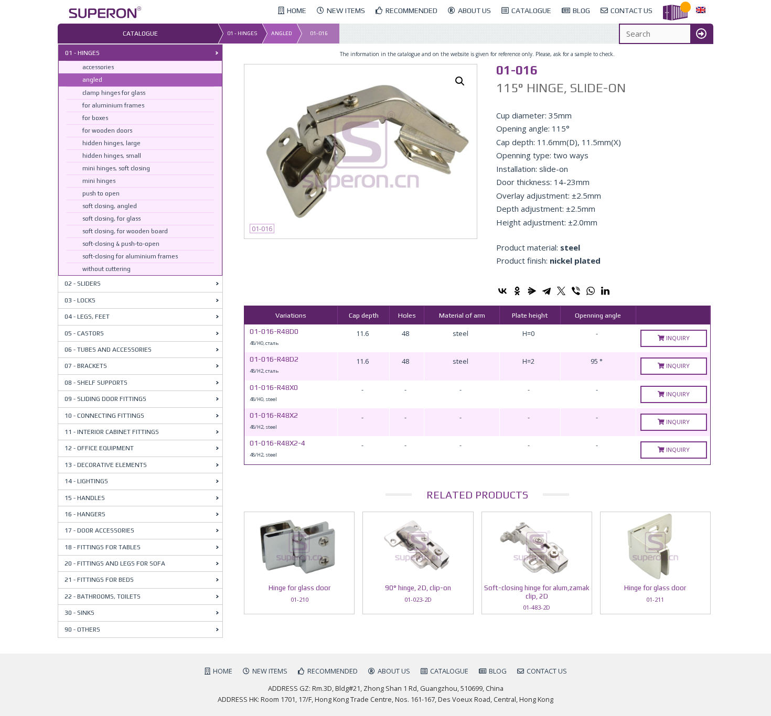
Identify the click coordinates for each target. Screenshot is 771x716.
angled (281, 33)
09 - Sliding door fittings (105, 399)
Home (222, 671)
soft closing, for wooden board (125, 231)
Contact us (547, 671)
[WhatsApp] (590, 291)
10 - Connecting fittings (104, 415)
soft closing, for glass (111, 218)
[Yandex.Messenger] (532, 291)
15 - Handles (85, 498)
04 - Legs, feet (87, 316)
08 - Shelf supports (96, 382)
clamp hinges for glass (113, 93)
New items (269, 671)
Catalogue (449, 671)
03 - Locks (80, 300)
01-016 (319, 33)
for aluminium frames (113, 105)
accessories (98, 67)
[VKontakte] (502, 291)
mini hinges (98, 181)
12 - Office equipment (99, 448)
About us (394, 671)
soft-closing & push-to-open (120, 244)
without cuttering (106, 269)
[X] (561, 291)
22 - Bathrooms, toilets (103, 596)
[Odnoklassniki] (517, 291)
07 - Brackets (86, 366)
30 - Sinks (79, 612)
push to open (101, 193)
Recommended (332, 671)
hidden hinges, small (111, 156)
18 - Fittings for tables (103, 547)
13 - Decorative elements (106, 465)
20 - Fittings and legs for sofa (115, 563)
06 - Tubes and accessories (108, 349)
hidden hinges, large (111, 143)
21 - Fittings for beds (99, 579)
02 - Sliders (83, 283)
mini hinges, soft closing (116, 168)
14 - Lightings (86, 481)
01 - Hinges (242, 33)
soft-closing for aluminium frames (130, 256)
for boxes (95, 118)
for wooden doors (107, 130)
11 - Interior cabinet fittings (112, 432)
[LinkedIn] (605, 291)
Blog (498, 671)
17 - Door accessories (99, 530)
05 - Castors (84, 333)
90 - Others (82, 629)
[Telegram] (546, 291)
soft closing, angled (109, 206)
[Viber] (576, 291)
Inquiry (677, 338)
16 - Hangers (85, 514)
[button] (460, 81)
